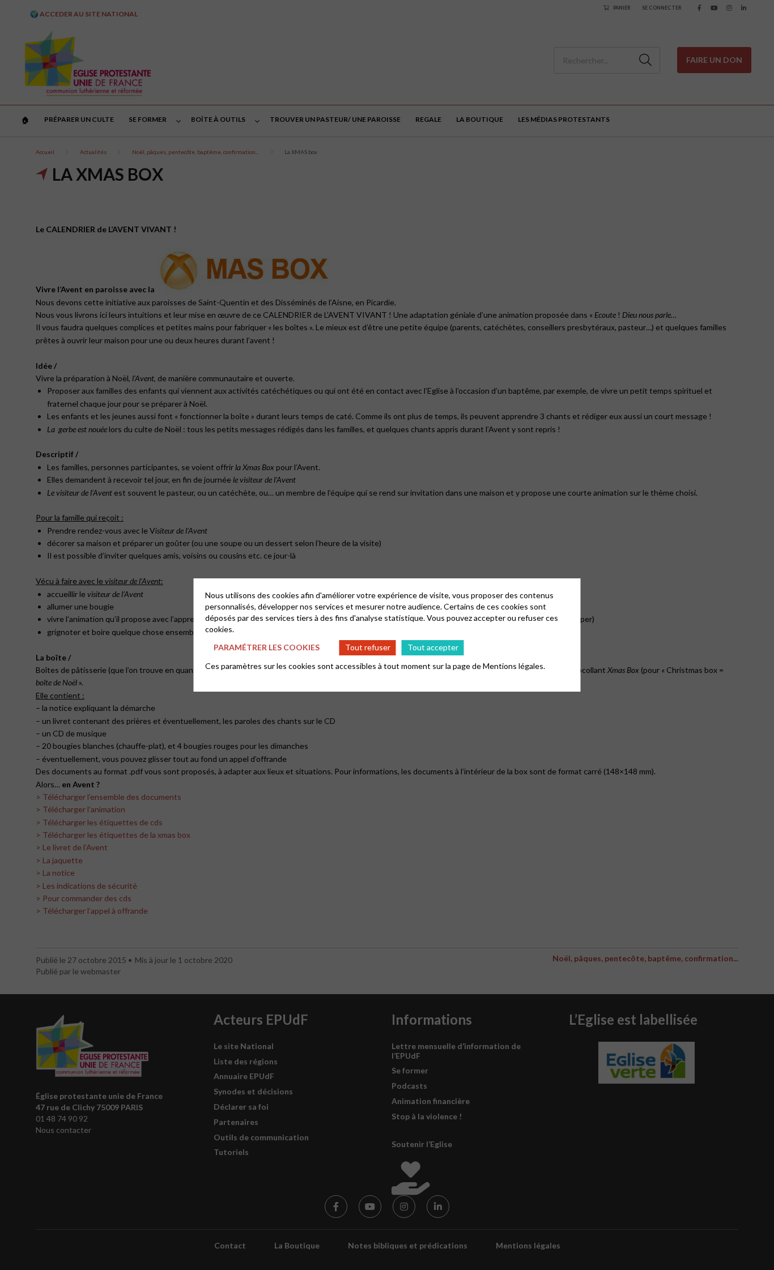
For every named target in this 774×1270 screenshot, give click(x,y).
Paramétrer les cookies (267, 647)
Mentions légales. (514, 666)
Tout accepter (432, 647)
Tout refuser (367, 647)
